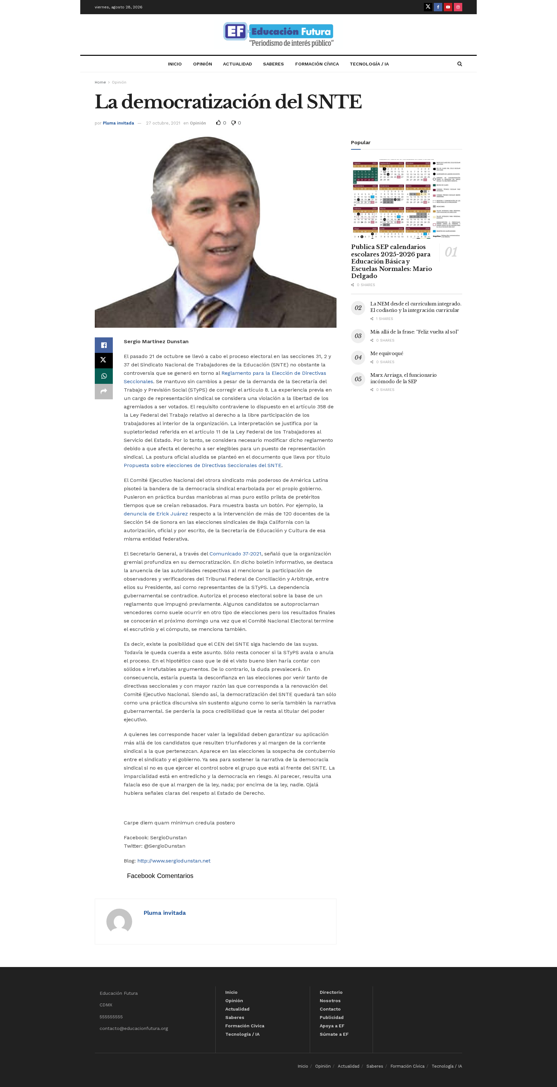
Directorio (331, 992)
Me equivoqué (386, 353)
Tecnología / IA (369, 63)
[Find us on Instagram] (458, 7)
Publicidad (332, 1017)
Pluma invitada (118, 123)
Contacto (330, 1009)
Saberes (273, 63)
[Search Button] (459, 64)
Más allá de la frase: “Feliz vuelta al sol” (414, 332)
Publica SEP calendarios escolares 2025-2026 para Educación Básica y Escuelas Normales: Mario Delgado (391, 262)
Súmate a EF (334, 1034)
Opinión (202, 63)
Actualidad (237, 63)
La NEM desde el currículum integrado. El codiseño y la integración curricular (416, 307)
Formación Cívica (317, 63)
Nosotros (330, 1000)
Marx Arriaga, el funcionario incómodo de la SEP (403, 378)
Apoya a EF (332, 1025)
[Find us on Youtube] (448, 7)
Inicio (175, 63)
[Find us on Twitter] (428, 7)
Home (100, 82)
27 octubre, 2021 (163, 123)
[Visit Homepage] (278, 35)
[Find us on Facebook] (438, 7)
